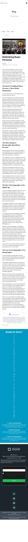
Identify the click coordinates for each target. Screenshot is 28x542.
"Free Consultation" (11, 424)
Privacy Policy (11, 514)
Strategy (3, 31)
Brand (12, 31)
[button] (26, 3)
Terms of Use (17, 514)
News (8, 31)
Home (12, 16)
